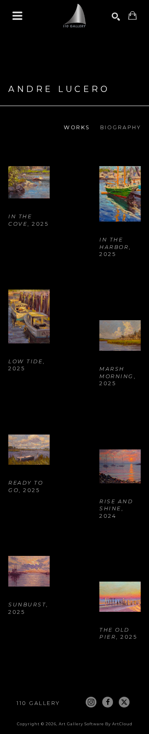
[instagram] (91, 702)
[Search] (116, 16)
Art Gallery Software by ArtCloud (95, 724)
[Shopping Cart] (132, 15)
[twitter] (124, 702)
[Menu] (17, 16)
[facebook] (107, 702)
